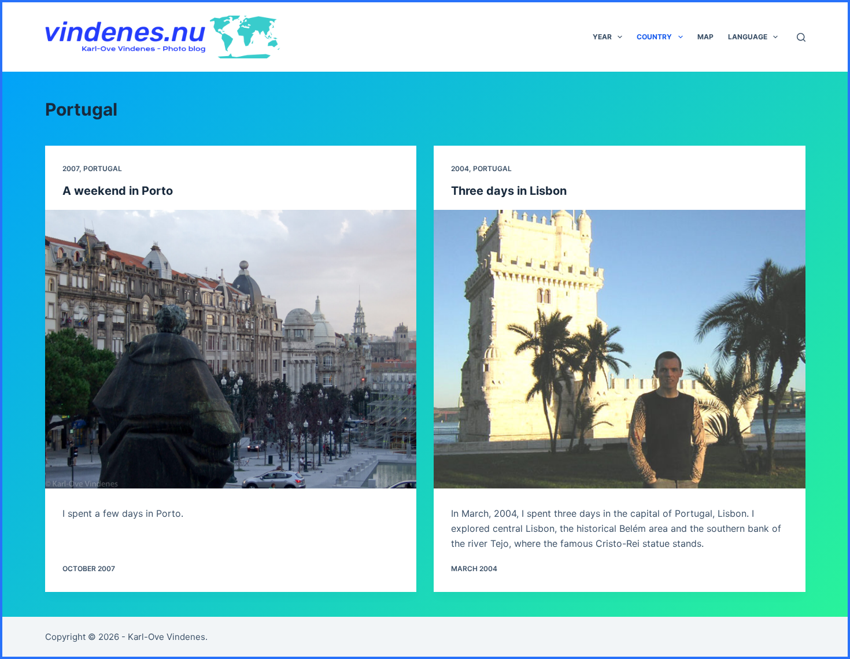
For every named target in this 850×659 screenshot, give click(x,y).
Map (705, 36)
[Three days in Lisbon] (619, 349)
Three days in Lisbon (509, 191)
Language (747, 36)
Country (654, 36)
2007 (70, 168)
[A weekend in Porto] (231, 349)
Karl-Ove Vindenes (166, 636)
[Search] (801, 37)
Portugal (102, 168)
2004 (460, 168)
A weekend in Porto (117, 191)
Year (602, 36)
